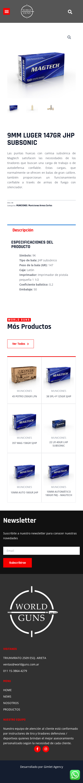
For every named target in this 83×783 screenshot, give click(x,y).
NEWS (7, 696)
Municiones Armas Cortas (40, 205)
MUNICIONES (21, 205)
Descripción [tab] (22, 230)
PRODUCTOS (11, 709)
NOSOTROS (11, 703)
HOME (7, 690)
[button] (6, 11)
